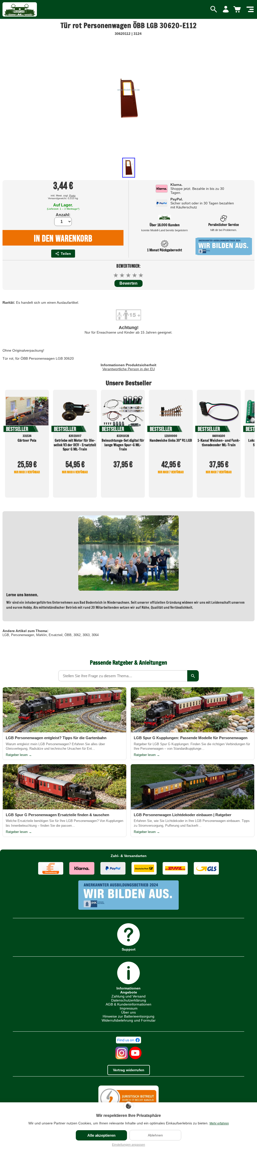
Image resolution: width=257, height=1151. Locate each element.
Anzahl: (63, 215)
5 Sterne (141, 275)
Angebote (128, 992)
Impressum (129, 1008)
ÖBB (68, 635)
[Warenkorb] (238, 9)
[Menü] (250, 9)
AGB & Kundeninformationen (128, 1004)
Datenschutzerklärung (128, 1000)
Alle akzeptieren (101, 1135)
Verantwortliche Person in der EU (128, 369)
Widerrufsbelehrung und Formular (129, 1020)
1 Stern (116, 275)
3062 (77, 635)
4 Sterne (135, 275)
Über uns (128, 1012)
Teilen (66, 254)
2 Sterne (122, 275)
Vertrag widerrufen (128, 1070)
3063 (86, 635)
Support (129, 949)
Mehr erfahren (219, 1123)
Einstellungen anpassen (128, 1144)
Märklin (41, 635)
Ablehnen (155, 1135)
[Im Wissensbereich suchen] (193, 675)
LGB (6, 635)
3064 (95, 635)
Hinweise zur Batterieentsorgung (128, 1016)
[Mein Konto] (225, 9)
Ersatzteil (55, 635)
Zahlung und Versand (128, 996)
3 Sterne (128, 275)
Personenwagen (22, 635)
